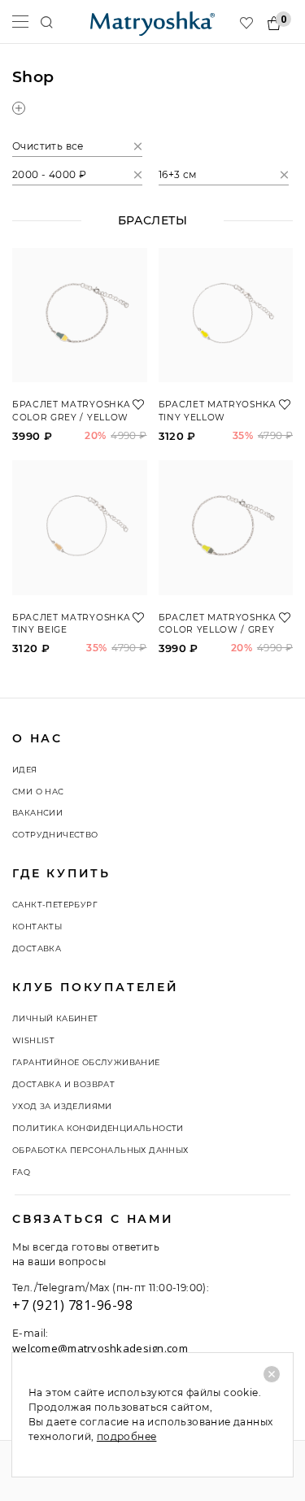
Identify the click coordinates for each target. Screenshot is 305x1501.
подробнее (127, 1436)
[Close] (272, 1374)
